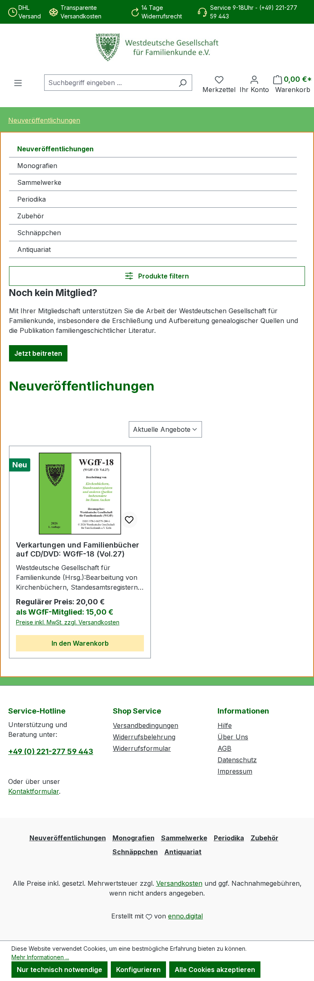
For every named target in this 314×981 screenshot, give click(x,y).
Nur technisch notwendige (59, 969)
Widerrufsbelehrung (144, 737)
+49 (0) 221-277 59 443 (50, 751)
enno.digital (185, 916)
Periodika (31, 199)
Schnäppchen (39, 233)
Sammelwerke (39, 182)
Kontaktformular (33, 791)
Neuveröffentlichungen (55, 149)
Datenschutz (237, 760)
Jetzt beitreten (38, 353)
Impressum (235, 771)
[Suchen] (182, 82)
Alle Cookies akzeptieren (215, 969)
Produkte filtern (163, 276)
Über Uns (233, 737)
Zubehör (30, 216)
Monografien (37, 166)
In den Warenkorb (80, 643)
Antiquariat (34, 249)
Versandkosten (179, 883)
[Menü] (18, 82)
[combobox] (108, 82)
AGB (224, 748)
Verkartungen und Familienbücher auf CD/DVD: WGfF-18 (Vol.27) (77, 549)
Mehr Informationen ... (40, 957)
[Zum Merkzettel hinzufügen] (129, 520)
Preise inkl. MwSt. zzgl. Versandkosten (67, 622)
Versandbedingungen (145, 725)
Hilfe (225, 725)
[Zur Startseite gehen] (157, 47)
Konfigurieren (138, 969)
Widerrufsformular (142, 748)
